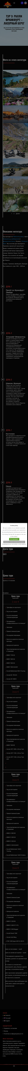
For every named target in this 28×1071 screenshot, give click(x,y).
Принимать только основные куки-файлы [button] (14, 542)
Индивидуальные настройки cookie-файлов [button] (14, 544)
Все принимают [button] (14, 539)
